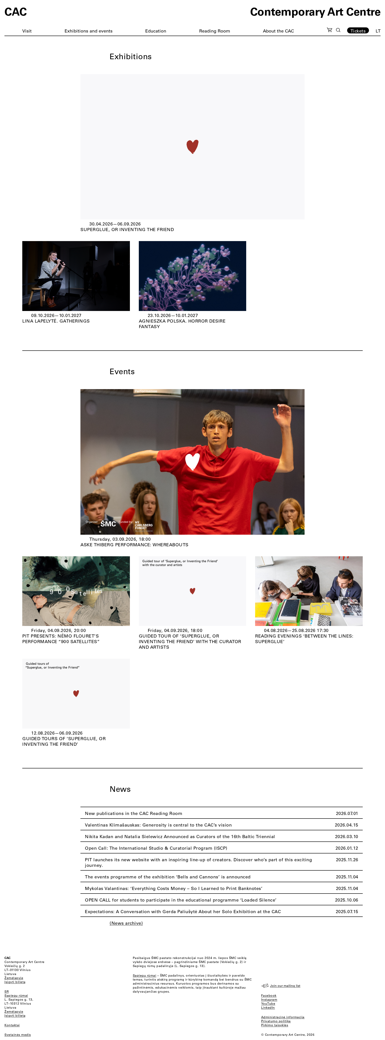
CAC (15, 11)
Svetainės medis (17, 1035)
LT (378, 31)
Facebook (268, 995)
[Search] (338, 30)
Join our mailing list (285, 986)
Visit (27, 31)
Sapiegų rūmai (16, 995)
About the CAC (278, 31)
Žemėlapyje (13, 978)
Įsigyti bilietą (15, 982)
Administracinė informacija (283, 1017)
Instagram (269, 999)
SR (6, 991)
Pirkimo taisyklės (274, 1025)
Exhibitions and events (89, 31)
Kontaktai (12, 1025)
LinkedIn (268, 1007)
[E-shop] (329, 30)
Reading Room (214, 31)
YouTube (268, 1003)
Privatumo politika (276, 1021)
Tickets (358, 30)
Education (155, 31)
